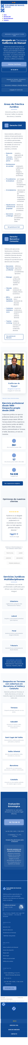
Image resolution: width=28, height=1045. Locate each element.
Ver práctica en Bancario (10, 337)
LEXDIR (20, 553)
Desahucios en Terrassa (9, 932)
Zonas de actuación (8, 950)
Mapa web (6, 953)
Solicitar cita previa (9, 935)
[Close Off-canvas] (14, 1014)
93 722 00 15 (14, 70)
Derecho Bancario (8, 18)
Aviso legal (6, 955)
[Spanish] (13, 2)
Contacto (6, 20)
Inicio (5, 15)
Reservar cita (9, 988)
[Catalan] (14, 2)
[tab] (9, 534)
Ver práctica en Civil (14, 227)
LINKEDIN (8, 558)
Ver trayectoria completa (12, 483)
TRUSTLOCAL (9, 553)
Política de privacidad (9, 958)
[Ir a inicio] (12, 891)
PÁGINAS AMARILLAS (14, 563)
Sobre (10, 947)
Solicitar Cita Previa (14, 64)
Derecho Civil (7, 16)
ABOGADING (19, 558)
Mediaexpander (20, 1001)
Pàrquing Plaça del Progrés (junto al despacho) (15, 840)
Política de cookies (8, 961)
